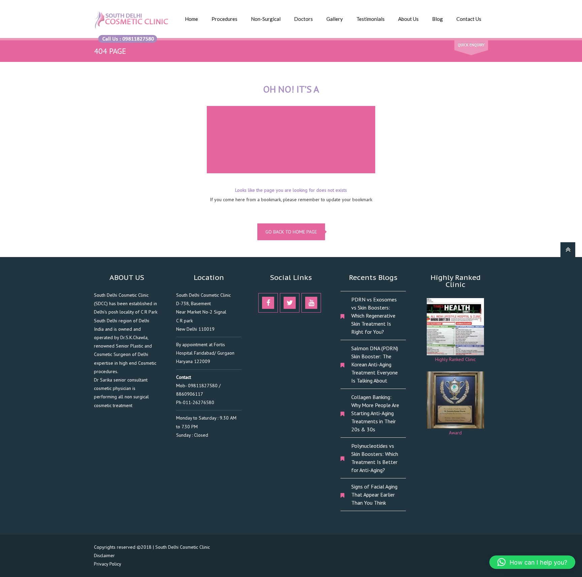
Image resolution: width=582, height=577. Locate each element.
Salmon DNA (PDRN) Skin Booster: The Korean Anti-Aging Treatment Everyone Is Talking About (374, 364)
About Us (408, 19)
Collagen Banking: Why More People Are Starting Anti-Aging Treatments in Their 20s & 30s (375, 413)
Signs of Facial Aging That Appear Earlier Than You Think (374, 494)
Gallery (334, 19)
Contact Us (468, 19)
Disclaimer (104, 555)
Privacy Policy (107, 564)
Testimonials (370, 19)
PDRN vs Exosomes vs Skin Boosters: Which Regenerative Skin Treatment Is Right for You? (374, 315)
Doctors (303, 19)
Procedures (224, 19)
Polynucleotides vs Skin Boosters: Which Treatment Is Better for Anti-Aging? (374, 457)
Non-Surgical (266, 19)
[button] (532, 562)
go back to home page (291, 232)
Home (191, 19)
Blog (437, 19)
